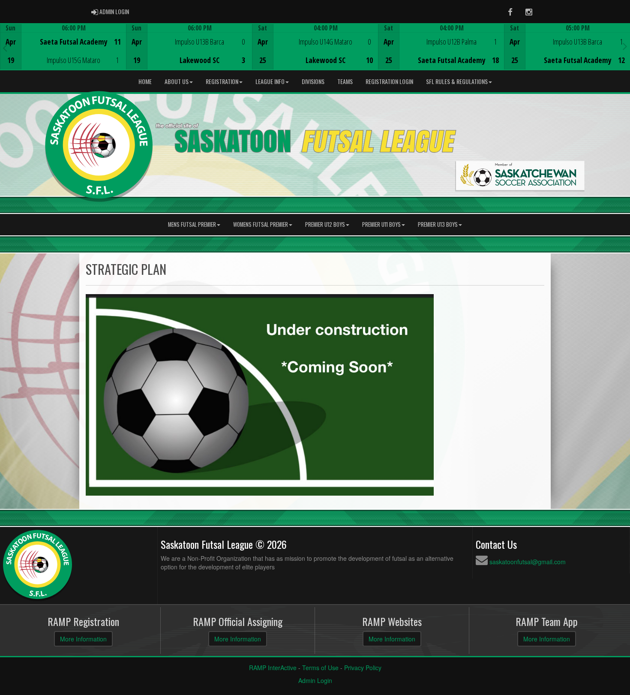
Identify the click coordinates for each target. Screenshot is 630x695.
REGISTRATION (222, 81)
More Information (83, 639)
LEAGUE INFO (270, 81)
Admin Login (315, 680)
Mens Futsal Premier (192, 224)
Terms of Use (320, 667)
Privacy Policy (362, 667)
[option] (63, 46)
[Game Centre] (63, 53)
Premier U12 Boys (325, 224)
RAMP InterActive (273, 667)
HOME (145, 81)
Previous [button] (5, 47)
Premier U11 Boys (381, 224)
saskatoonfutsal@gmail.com (527, 561)
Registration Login (389, 81)
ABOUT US (177, 81)
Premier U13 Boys (438, 224)
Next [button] (625, 45)
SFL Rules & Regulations (457, 81)
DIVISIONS (313, 81)
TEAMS (345, 81)
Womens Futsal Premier (260, 224)
